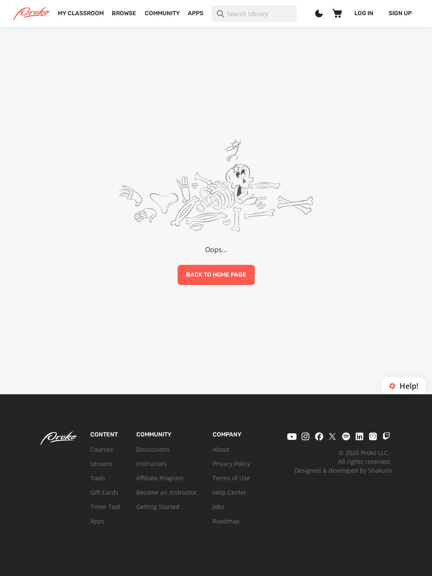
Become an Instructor (166, 492)
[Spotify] (346, 436)
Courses (101, 449)
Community (162, 13)
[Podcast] (373, 436)
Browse (124, 13)
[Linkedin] (359, 436)
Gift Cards (104, 492)
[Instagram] (305, 436)
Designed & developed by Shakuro (343, 470)
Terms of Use (231, 478)
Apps (195, 13)
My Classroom (81, 13)
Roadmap (226, 521)
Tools (97, 478)
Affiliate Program (160, 478)
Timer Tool (105, 507)
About (221, 449)
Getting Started (157, 507)
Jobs (218, 507)
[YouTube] (292, 436)
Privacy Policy (231, 464)
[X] (332, 436)
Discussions (153, 449)
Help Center (229, 492)
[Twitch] (386, 436)
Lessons (101, 464)
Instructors (151, 464)
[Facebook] (319, 436)
